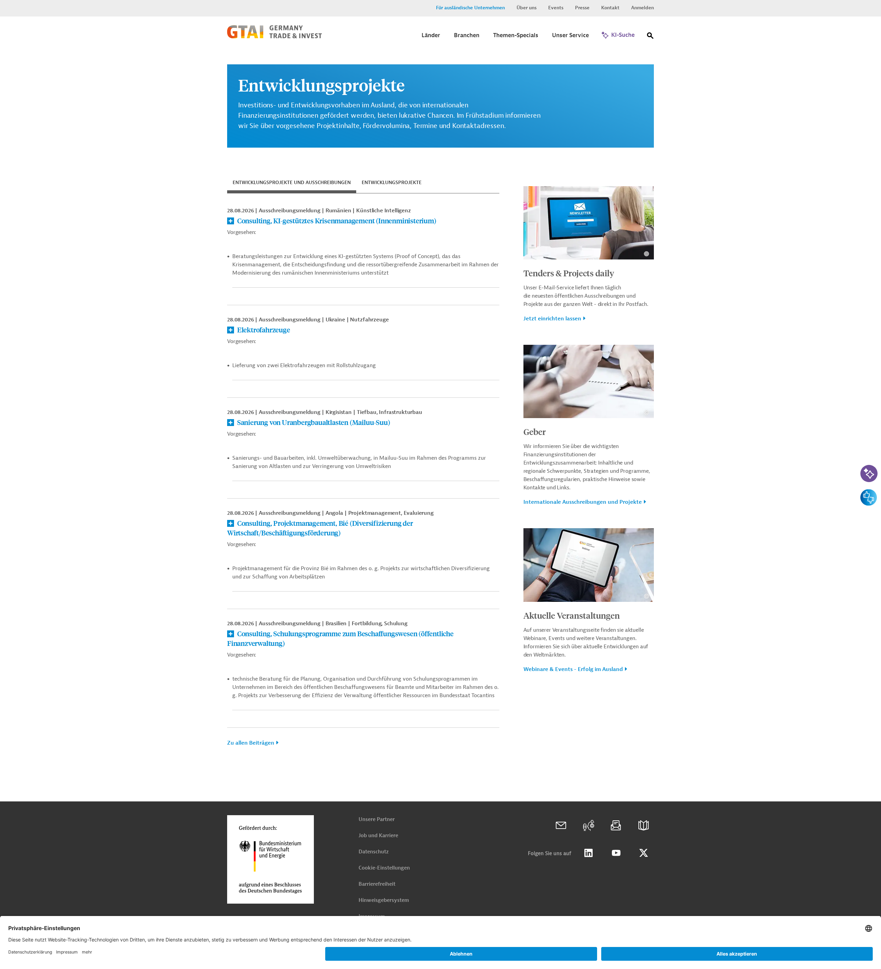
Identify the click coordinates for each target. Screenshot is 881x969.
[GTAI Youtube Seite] (616, 853)
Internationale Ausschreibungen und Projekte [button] (582, 502)
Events (555, 8)
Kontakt (610, 8)
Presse (582, 8)
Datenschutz (374, 852)
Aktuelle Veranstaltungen (571, 615)
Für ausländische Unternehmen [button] (470, 8)
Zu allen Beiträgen (250, 742)
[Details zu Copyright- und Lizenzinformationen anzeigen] (646, 254)
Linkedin (588, 853)
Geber (534, 431)
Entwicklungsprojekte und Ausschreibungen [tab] (292, 182)
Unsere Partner (377, 819)
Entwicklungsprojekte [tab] (392, 182)
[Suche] (650, 37)
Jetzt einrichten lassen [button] (552, 318)
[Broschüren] (643, 825)
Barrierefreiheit (377, 884)
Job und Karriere (378, 835)
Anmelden (642, 8)
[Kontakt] (561, 825)
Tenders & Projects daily (568, 273)
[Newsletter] (616, 825)
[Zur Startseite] (274, 36)
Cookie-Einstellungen (384, 868)
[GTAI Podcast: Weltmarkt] (588, 825)
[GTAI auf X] (643, 853)
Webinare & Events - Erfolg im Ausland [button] (573, 669)
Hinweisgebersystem (384, 900)
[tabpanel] (363, 479)
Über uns (527, 8)
